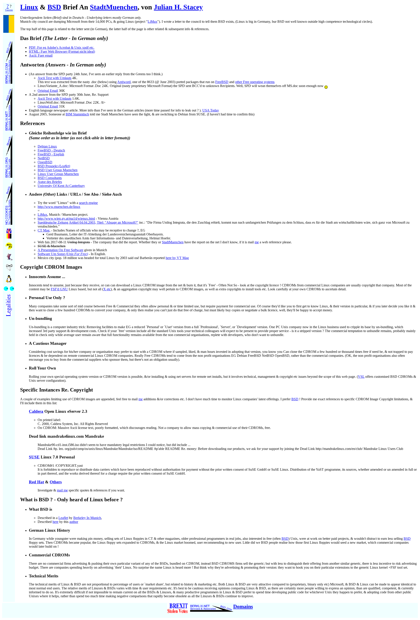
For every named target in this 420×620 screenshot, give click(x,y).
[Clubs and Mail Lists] (8, 155)
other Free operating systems (255, 82)
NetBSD (44, 158)
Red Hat (36, 482)
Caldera (36, 411)
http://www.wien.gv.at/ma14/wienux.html (66, 218)
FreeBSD (221, 82)
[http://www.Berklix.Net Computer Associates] (211, 606)
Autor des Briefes (50, 182)
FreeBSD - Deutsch (51, 150)
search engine (88, 203)
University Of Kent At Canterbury (61, 186)
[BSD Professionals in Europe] (8, 245)
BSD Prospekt (54, 166)
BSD (54, 7)
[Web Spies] (9, 287)
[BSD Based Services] (8, 108)
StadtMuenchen (114, 7)
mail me (62, 490)
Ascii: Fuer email (40, 55)
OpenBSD (45, 162)
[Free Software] (8, 255)
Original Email (48, 90)
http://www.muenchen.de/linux (59, 207)
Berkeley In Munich (87, 518)
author (73, 522)
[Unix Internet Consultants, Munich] (8, 61)
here (55, 522)
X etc (107, 289)
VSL (361, 376)
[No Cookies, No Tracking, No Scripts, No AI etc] (8, 202)
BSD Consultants (50, 178)
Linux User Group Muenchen (58, 174)
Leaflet (63, 518)
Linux (29, 7)
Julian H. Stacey (178, 7)
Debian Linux (47, 146)
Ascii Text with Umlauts (54, 78)
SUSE (34, 457)
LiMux (152, 21)
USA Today (210, 110)
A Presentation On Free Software (60, 250)
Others (56, 482)
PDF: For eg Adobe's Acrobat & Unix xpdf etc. (61, 47)
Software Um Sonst (63, 254)
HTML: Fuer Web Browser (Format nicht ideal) (62, 51)
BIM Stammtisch (77, 114)
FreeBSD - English (51, 154)
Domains (243, 606)
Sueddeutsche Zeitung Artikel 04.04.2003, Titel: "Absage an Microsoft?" (88, 222)
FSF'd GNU (59, 289)
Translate (9, 10)
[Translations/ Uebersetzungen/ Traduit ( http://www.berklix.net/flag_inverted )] (9, 232)
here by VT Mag (177, 258)
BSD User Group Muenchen (57, 170)
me (257, 242)
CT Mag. (44, 230)
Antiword (124, 82)
